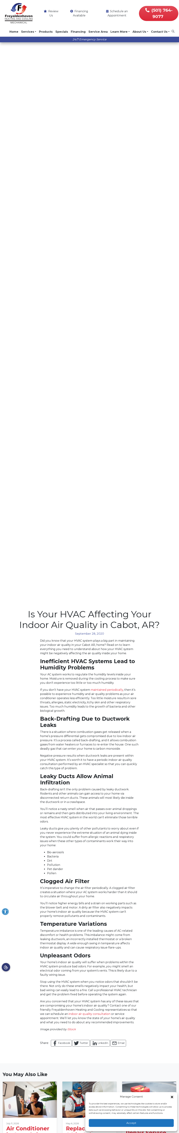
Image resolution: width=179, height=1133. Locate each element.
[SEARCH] (173, 29)
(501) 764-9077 (162, 13)
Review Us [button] (53, 13)
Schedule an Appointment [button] (118, 13)
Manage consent (6, 967)
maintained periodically (107, 689)
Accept (131, 1123)
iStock (71, 1029)
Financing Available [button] (80, 13)
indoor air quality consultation (89, 1014)
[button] (172, 1096)
